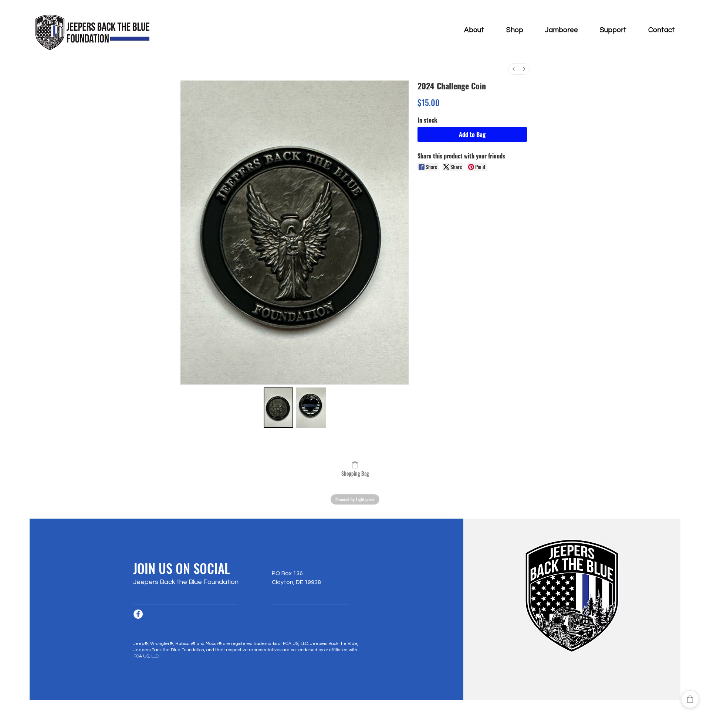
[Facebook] (138, 614)
